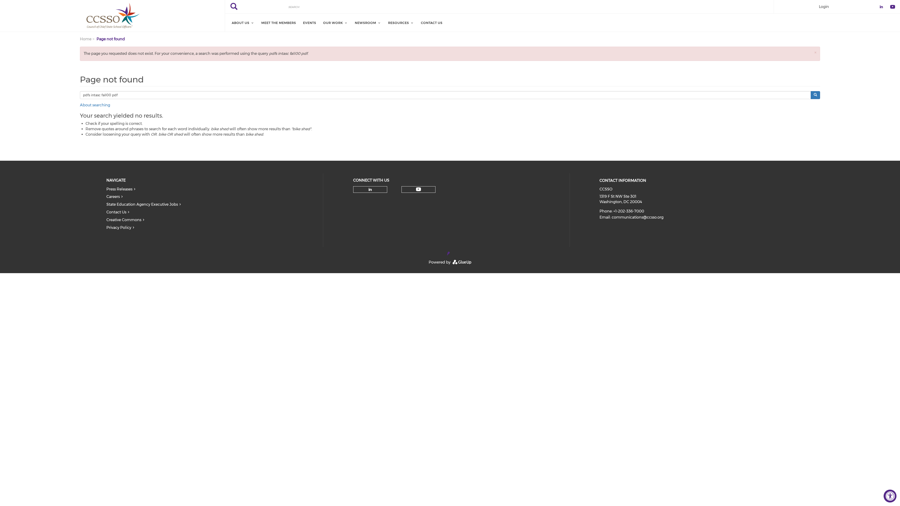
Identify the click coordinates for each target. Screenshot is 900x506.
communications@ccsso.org (638, 217)
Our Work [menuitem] (333, 23)
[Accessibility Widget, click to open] (890, 496)
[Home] (112, 16)
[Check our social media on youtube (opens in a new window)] (418, 189)
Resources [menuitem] (398, 23)
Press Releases (119, 189)
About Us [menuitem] (240, 23)
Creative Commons (123, 220)
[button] (815, 52)
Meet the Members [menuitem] (278, 23)
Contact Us (116, 212)
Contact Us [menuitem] (431, 23)
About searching (95, 105)
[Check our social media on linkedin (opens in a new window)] (370, 189)
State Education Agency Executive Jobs (142, 204)
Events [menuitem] (309, 23)
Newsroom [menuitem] (365, 23)
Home (85, 39)
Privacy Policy (118, 227)
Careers (113, 196)
